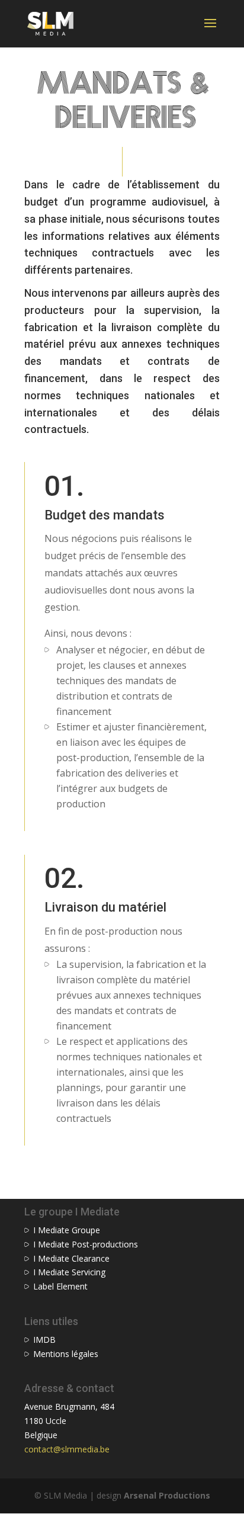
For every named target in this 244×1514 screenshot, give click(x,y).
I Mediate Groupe (66, 1230)
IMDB (44, 1339)
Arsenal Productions (167, 1495)
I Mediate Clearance (71, 1258)
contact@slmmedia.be (67, 1449)
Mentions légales (65, 1353)
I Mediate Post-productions (85, 1244)
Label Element (60, 1286)
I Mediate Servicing (69, 1272)
